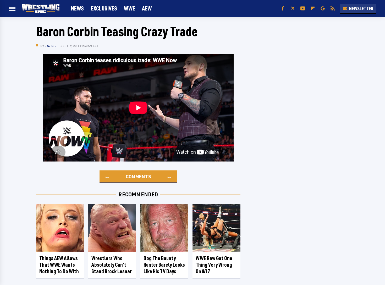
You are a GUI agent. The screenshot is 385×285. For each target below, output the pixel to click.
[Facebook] (282, 8)
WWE (129, 8)
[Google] (322, 8)
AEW (147, 8)
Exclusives (104, 8)
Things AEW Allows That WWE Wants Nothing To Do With (59, 265)
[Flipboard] (312, 8)
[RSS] (332, 8)
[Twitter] (292, 8)
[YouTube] (302, 8)
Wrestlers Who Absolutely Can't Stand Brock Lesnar (111, 265)
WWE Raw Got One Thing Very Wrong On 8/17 (214, 265)
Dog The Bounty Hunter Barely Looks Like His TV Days (164, 265)
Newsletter (361, 8)
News (77, 8)
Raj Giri (51, 46)
